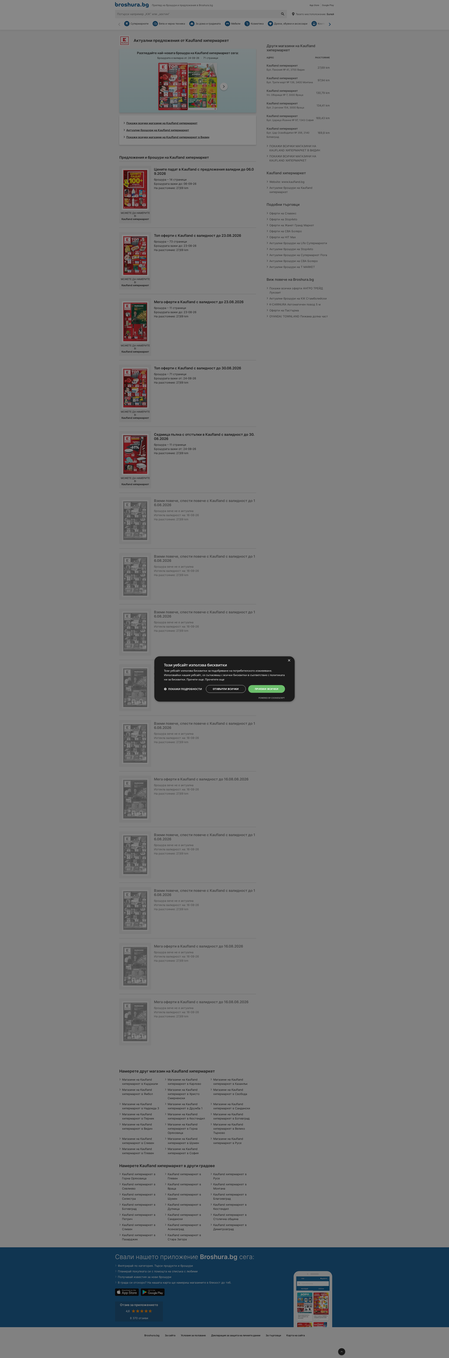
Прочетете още (214, 679)
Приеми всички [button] (266, 688)
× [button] (289, 660)
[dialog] (224, 679)
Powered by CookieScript (272, 698)
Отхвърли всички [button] (226, 688)
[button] (183, 689)
